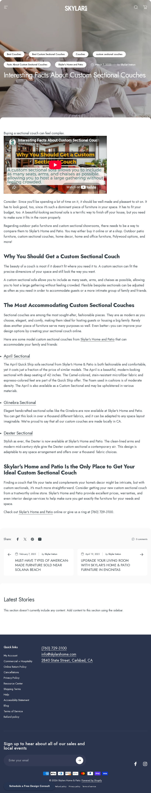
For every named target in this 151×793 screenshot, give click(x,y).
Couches (80, 54)
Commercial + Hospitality (18, 661)
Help (6, 694)
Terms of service (89, 786)
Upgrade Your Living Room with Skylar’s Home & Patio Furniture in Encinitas (105, 565)
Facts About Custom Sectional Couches (27, 64)
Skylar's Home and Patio (70, 64)
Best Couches (14, 54)
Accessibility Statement (16, 700)
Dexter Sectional (18, 433)
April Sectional (17, 356)
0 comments (141, 539)
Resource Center (13, 683)
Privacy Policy (11, 677)
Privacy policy (74, 786)
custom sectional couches (109, 54)
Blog (6, 705)
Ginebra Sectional (20, 402)
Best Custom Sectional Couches (48, 54)
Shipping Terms (12, 689)
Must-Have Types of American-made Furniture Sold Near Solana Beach (42, 565)
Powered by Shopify (92, 780)
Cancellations (11, 672)
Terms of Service (13, 711)
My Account (10, 655)
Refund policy (11, 716)
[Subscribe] (79, 760)
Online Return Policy (15, 666)
